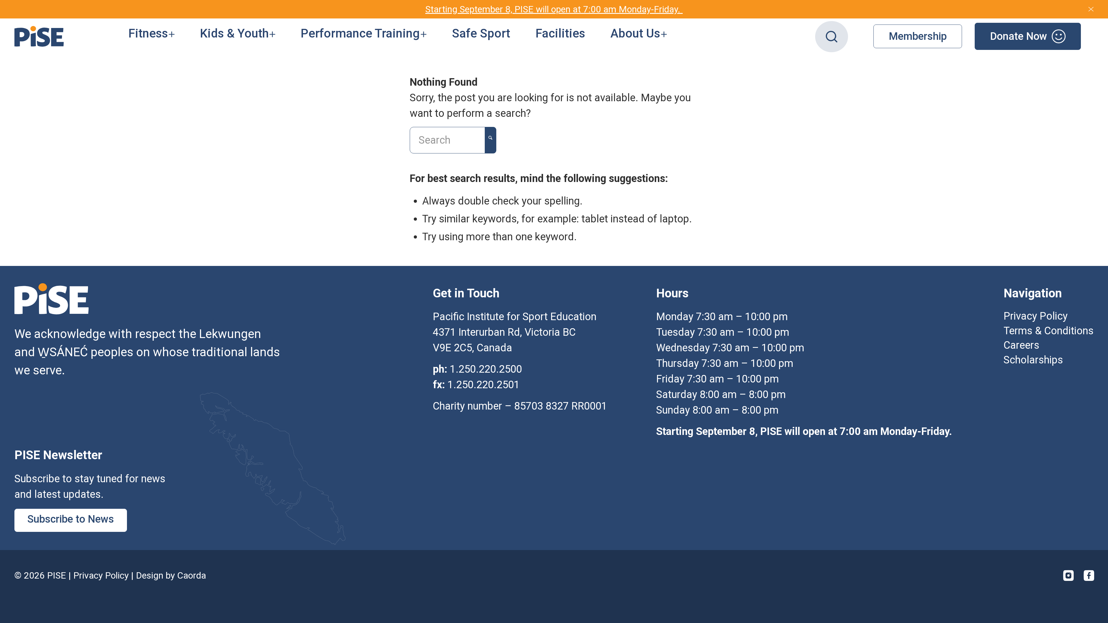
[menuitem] (151, 36)
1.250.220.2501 (484, 385)
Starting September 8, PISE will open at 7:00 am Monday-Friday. (554, 9)
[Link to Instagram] (1068, 575)
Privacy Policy (101, 575)
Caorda (191, 575)
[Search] (831, 36)
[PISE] (39, 36)
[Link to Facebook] (1089, 575)
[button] (151, 36)
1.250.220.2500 (486, 369)
